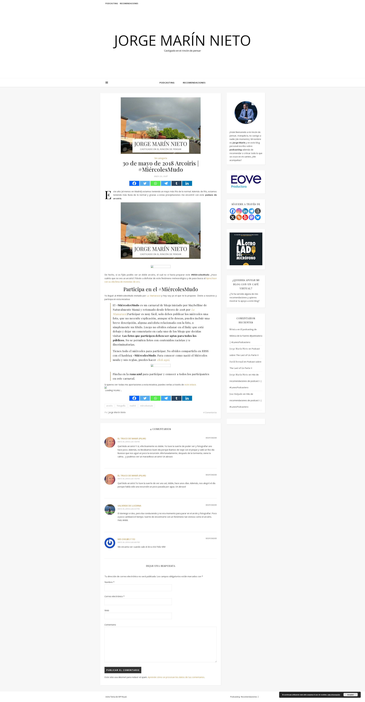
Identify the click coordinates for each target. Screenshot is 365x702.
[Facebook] (134, 183)
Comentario (110, 624)
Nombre (109, 582)
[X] (233, 217)
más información (334, 695)
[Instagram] (239, 211)
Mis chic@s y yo (126, 539)
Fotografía (121, 406)
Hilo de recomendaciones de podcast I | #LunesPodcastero (246, 381)
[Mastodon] (251, 217)
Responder (211, 437)
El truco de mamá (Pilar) (132, 438)
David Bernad (236, 361)
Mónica (233, 329)
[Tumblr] (177, 183)
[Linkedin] (187, 183)
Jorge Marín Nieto (182, 40)
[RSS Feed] (239, 217)
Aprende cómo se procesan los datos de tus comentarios (176, 677)
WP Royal (122, 696)
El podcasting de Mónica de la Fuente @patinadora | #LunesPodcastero (246, 336)
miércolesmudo (146, 406)
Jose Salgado (236, 394)
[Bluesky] (258, 217)
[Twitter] (145, 183)
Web (107, 610)
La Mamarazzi (153, 295)
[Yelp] (245, 217)
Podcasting (112, 3)
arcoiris (109, 406)
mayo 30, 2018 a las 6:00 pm (129, 542)
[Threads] (258, 211)
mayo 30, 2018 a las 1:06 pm (129, 479)
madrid (133, 406)
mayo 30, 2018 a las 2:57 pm (129, 509)
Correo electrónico (114, 596)
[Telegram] (166, 183)
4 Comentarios (210, 412)
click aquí (163, 360)
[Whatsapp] (155, 183)
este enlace (190, 384)
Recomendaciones (129, 3)
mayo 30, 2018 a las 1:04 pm (129, 442)
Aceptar (350, 694)
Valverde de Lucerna (129, 505)
